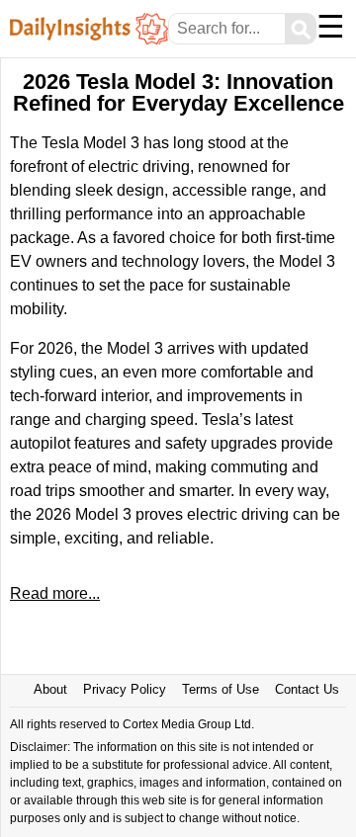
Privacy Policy (124, 689)
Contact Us (307, 689)
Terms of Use (220, 689)
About (50, 689)
